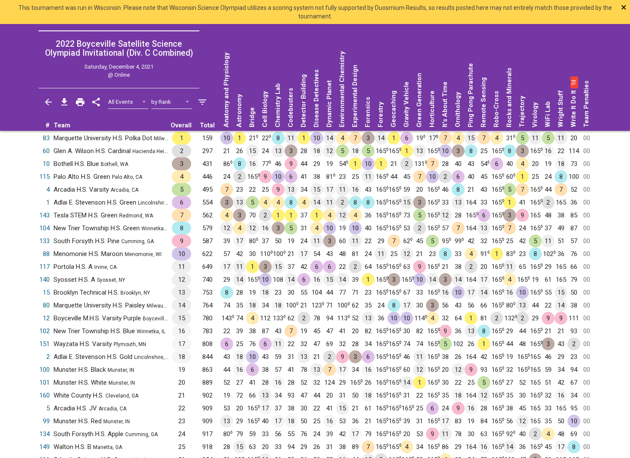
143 (44, 215)
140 (44, 279)
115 (44, 177)
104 (44, 228)
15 (46, 292)
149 (44, 447)
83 (46, 138)
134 (44, 434)
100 (44, 370)
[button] (573, 82)
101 (44, 382)
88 (46, 254)
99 (46, 421)
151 (44, 344)
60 (46, 151)
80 (46, 305)
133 (44, 241)
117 (44, 267)
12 (46, 318)
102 (44, 331)
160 (44, 395)
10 (46, 164)
